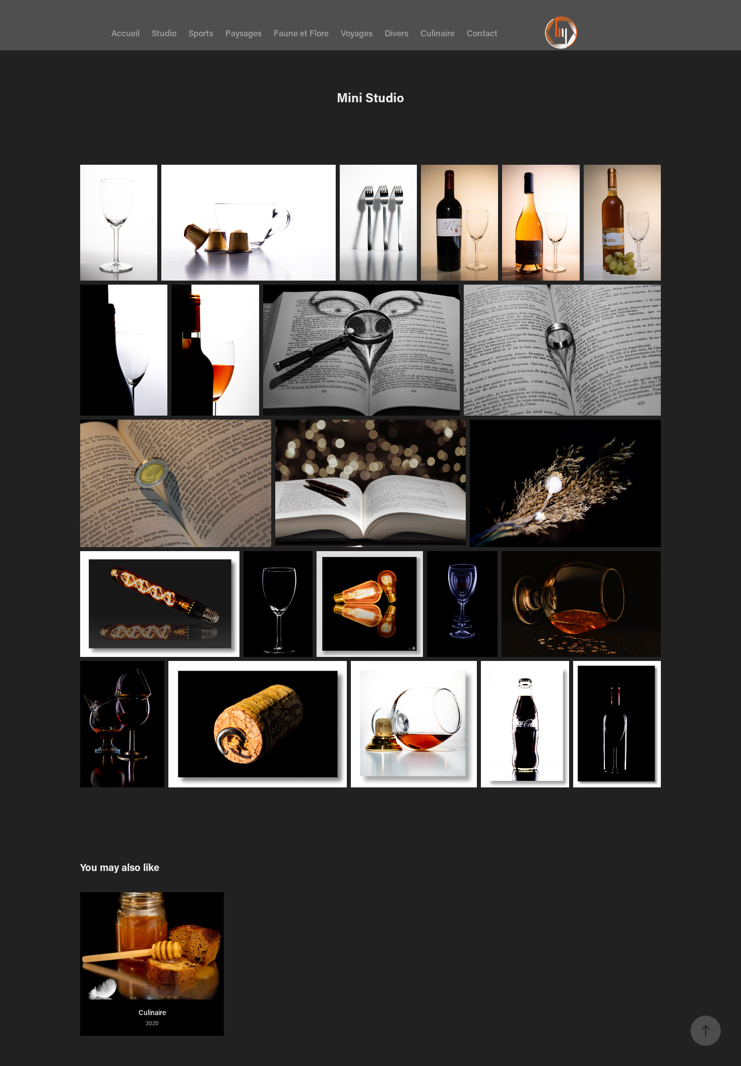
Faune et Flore (301, 32)
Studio (164, 32)
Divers (396, 32)
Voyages (357, 32)
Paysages (243, 32)
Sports (201, 32)
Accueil (125, 32)
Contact (482, 32)
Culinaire (437, 32)
